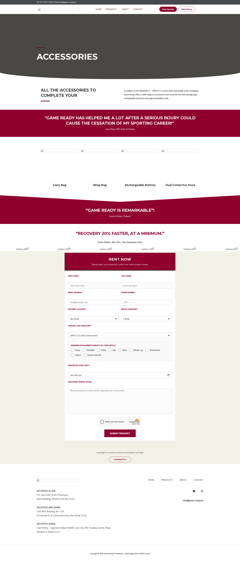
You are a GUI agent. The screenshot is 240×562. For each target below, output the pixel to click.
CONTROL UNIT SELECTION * (80, 326)
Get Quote (168, 9)
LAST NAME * (126, 276)
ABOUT (125, 9)
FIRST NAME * (74, 276)
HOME (99, 9)
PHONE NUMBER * (128, 292)
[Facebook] (194, 491)
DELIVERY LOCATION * (77, 309)
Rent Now (186, 9)
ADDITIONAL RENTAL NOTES (80, 382)
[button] (112, 9)
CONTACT (138, 9)
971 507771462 (46, 2)
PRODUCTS (111, 9)
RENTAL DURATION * (129, 309)
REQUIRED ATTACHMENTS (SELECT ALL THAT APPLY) (93, 345)
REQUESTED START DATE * (79, 365)
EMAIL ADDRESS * (75, 292)
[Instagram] (202, 491)
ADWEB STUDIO (144, 553)
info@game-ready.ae (68, 2)
